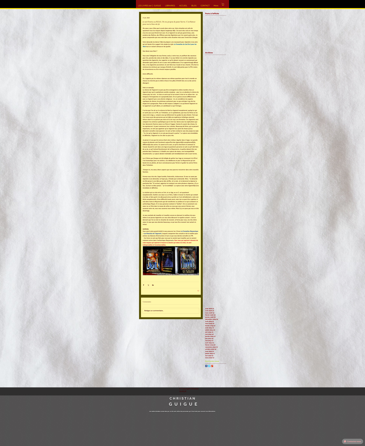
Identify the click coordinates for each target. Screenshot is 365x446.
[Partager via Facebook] (143, 285)
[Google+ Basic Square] (212, 366)
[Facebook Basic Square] (206, 366)
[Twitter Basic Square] (209, 366)
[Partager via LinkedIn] (153, 285)
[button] (223, 4)
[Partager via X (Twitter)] (148, 285)
